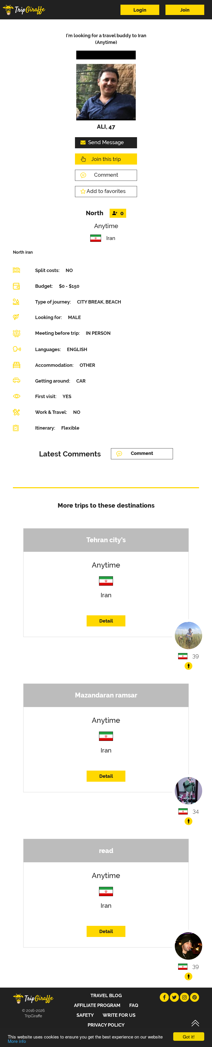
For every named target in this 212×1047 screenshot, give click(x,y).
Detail (106, 621)
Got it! (189, 1036)
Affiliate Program (97, 1005)
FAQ (133, 1005)
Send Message (106, 142)
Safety (85, 1015)
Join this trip (106, 159)
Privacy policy (106, 1025)
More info (17, 1041)
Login (139, 10)
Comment (106, 175)
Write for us (119, 1015)
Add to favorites (106, 191)
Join (185, 10)
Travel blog (106, 995)
